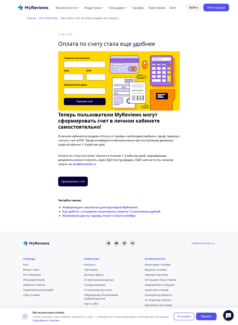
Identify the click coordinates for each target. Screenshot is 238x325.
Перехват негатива (156, 274)
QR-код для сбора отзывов (160, 279)
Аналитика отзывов (156, 290)
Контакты (89, 264)
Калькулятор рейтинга (158, 295)
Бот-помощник (32, 274)
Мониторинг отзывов (158, 264)
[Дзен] (124, 243)
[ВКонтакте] (132, 243)
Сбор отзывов (31, 295)
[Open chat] (228, 315)
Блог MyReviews (48, 18)
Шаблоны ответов (34, 284)
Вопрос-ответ (31, 269)
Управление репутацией (38, 290)
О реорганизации (94, 284)
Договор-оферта (93, 274)
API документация (34, 279)
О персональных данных (99, 279)
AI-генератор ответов (158, 300)
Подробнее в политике (46, 320)
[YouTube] (116, 243)
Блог (26, 264)
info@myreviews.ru (203, 243)
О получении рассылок (98, 290)
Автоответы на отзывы (158, 305)
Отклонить (184, 316)
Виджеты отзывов (155, 269)
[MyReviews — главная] (36, 243)
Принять (206, 316)
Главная (31, 18)
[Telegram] (108, 243)
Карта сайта (91, 303)
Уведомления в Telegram (160, 284)
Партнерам (91, 269)
